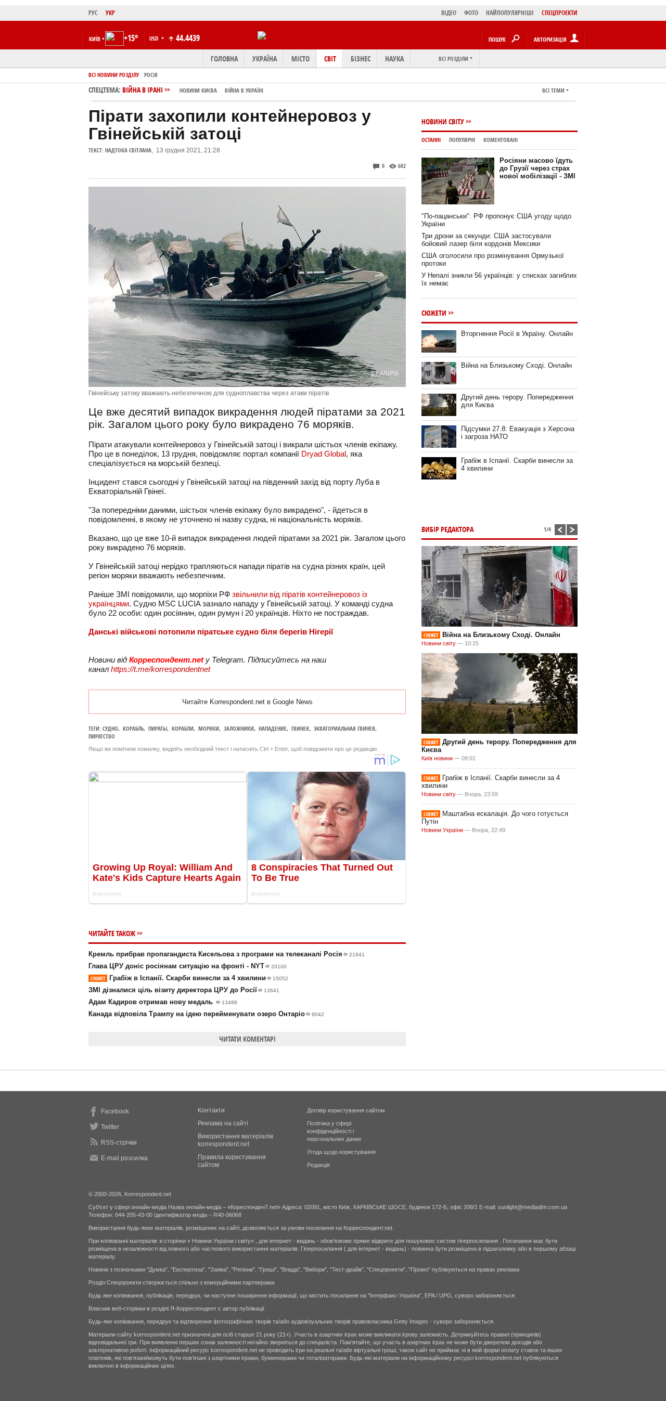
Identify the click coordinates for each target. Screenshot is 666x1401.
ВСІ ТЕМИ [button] (553, 90)
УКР (110, 12)
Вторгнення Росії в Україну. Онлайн (517, 334)
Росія (151, 75)
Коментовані (500, 140)
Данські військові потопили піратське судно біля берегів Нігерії (210, 631)
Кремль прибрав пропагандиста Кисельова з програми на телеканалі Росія (226, 954)
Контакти (211, 1110)
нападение (273, 728)
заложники (239, 728)
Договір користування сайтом (346, 1110)
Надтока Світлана (128, 150)
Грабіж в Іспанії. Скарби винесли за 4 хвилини (189, 978)
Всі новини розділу (113, 75)
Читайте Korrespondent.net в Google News (247, 702)
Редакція (318, 1165)
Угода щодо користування (341, 1152)
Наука (394, 58)
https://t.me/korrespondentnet (160, 669)
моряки (208, 728)
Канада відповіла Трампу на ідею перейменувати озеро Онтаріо (206, 1014)
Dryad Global (323, 453)
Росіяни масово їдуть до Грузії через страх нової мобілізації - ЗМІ (537, 168)
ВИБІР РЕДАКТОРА (447, 529)
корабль (133, 728)
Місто (300, 58)
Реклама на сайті (223, 1123)
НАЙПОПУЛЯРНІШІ (510, 12)
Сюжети (433, 313)
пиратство (101, 736)
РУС (93, 12)
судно (110, 728)
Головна (224, 58)
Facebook (115, 1111)
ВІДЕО (448, 12)
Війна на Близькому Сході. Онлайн (516, 365)
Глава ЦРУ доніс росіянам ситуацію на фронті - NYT (187, 966)
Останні (431, 140)
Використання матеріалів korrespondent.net (235, 1140)
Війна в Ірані (192, 90)
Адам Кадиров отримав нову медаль (162, 1002)
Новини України (442, 830)
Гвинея (300, 728)
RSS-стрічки (119, 1142)
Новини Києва (198, 90)
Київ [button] (94, 39)
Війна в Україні (244, 90)
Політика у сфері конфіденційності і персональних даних (334, 1131)
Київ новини (437, 758)
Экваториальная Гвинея (344, 728)
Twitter (110, 1127)
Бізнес (360, 58)
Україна (264, 58)
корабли (183, 728)
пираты (157, 728)
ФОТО (471, 12)
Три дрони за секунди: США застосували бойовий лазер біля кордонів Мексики (486, 240)
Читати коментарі (247, 1039)
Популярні (462, 140)
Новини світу (442, 121)
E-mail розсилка (124, 1158)
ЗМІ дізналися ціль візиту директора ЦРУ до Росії (183, 990)
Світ (330, 58)
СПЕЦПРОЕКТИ (560, 12)
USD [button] (154, 38)
